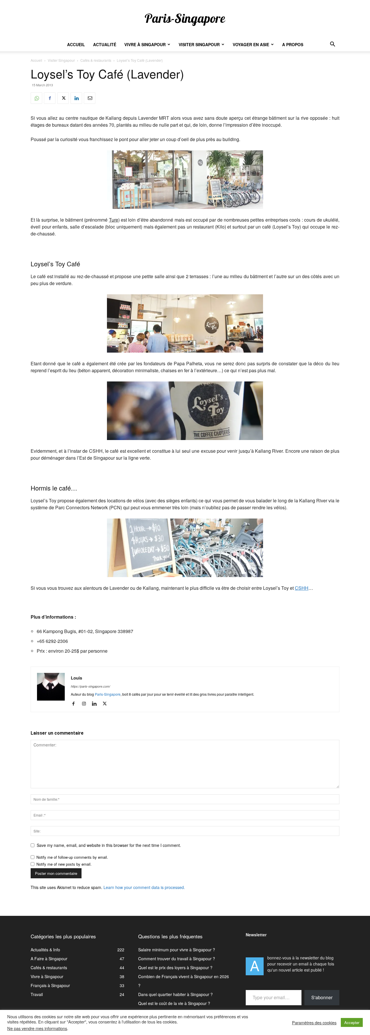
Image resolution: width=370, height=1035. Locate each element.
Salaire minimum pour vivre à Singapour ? (176, 949)
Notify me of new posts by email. (64, 864)
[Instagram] (86, 703)
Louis (76, 678)
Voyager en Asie (251, 44)
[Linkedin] (76, 98)
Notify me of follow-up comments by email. (72, 857)
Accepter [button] (351, 1022)
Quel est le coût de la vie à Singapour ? (174, 1003)
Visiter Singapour (199, 44)
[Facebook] (50, 98)
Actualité (104, 44)
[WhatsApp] (36, 98)
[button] (332, 45)
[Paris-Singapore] (185, 19)
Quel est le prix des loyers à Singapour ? (175, 967)
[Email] (89, 98)
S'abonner (321, 997)
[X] (63, 98)
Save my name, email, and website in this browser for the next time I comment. (109, 845)
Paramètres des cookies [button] (314, 1022)
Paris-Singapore (108, 694)
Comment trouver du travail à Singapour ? (176, 958)
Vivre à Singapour (145, 44)
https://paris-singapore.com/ (90, 686)
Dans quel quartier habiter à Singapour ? (175, 994)
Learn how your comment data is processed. (144, 887)
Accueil (76, 44)
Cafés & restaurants (95, 60)
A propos (292, 44)
